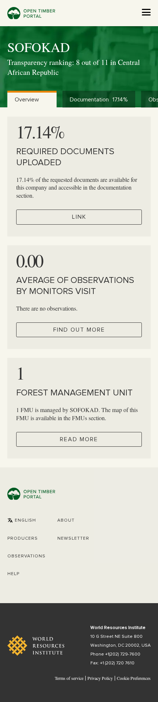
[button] (21, 520)
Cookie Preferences (134, 678)
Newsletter (73, 538)
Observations (26, 556)
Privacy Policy (100, 678)
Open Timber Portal (31, 13)
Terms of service (69, 678)
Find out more (79, 330)
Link (79, 217)
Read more (79, 439)
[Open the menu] (146, 12)
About (66, 520)
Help (13, 574)
